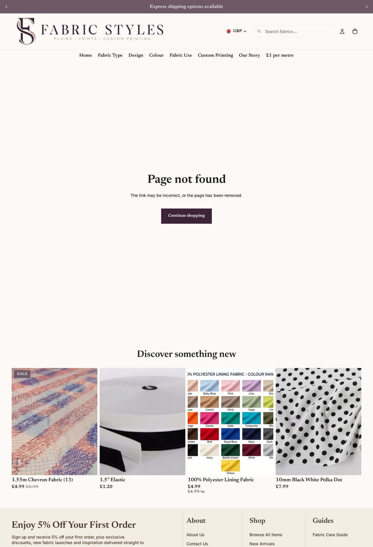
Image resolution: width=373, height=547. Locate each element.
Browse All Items (265, 534)
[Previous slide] (6, 6)
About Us (195, 534)
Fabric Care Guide (330, 534)
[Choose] (88, 466)
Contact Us (197, 543)
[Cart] (355, 31)
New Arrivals (262, 543)
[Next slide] (366, 6)
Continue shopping (186, 216)
